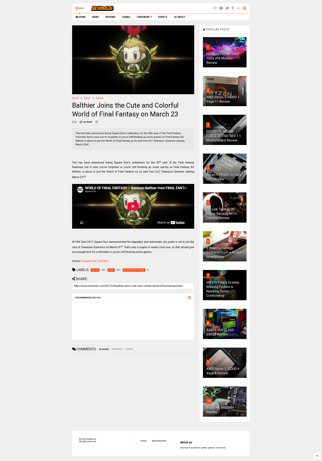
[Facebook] (232, 8)
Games (100, 98)
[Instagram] (215, 8)
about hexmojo (159, 441)
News (87, 98)
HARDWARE (143, 17)
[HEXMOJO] (102, 9)
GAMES (126, 17)
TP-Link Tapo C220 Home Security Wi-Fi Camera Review (221, 213)
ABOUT (181, 17)
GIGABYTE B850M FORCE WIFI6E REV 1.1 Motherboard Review (223, 136)
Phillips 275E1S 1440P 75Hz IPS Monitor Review (223, 58)
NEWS (95, 17)
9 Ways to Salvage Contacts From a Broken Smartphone (224, 252)
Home (75, 98)
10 (209, 401)
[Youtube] (221, 8)
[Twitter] (227, 8)
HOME (82, 17)
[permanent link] (96, 122)
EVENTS (162, 17)
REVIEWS (110, 17)
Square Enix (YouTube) (96, 261)
